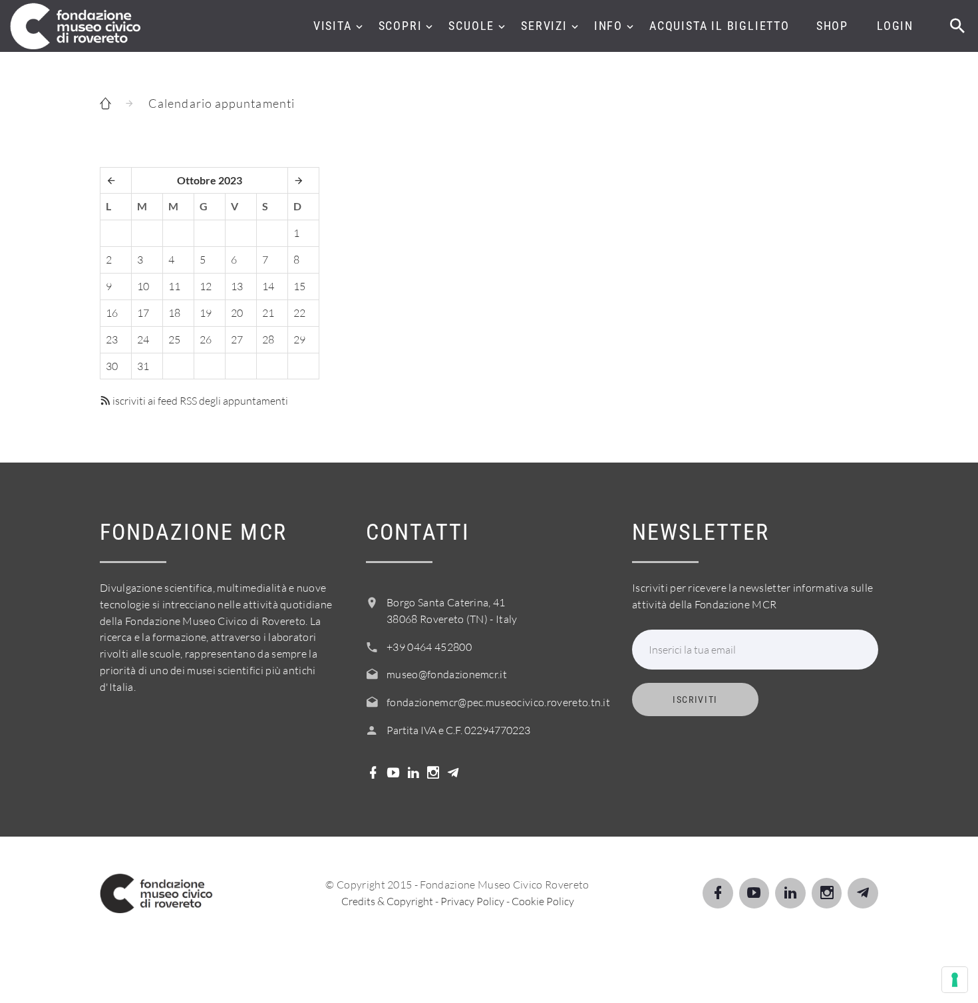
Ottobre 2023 (209, 180)
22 (299, 312)
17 (143, 312)
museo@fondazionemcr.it (447, 674)
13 (237, 286)
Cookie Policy (543, 901)
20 (237, 312)
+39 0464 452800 (429, 647)
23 (112, 339)
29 (299, 339)
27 (237, 339)
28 (268, 339)
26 (206, 339)
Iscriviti (695, 699)
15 (299, 286)
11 (174, 286)
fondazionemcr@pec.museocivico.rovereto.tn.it (498, 702)
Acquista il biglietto (719, 26)
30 (112, 366)
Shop (832, 26)
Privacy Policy (472, 901)
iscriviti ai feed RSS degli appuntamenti (199, 400)
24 (143, 339)
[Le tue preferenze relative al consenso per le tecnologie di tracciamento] (954, 979)
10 (143, 286)
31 (143, 366)
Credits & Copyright (387, 901)
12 (206, 286)
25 (174, 339)
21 (268, 312)
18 (174, 312)
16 (112, 312)
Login (895, 26)
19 (206, 312)
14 (268, 286)
